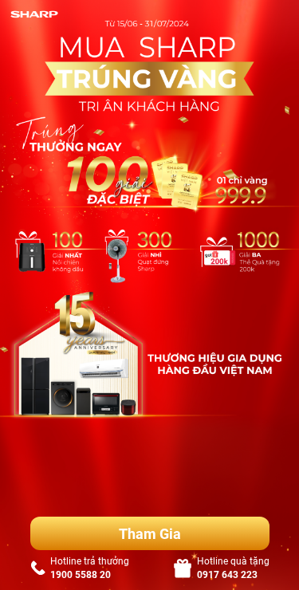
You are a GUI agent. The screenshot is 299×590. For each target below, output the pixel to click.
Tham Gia (150, 533)
